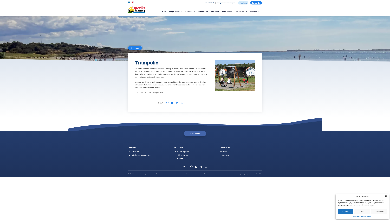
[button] (386, 196)
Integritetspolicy (366, 216)
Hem (164, 12)
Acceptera (345, 211)
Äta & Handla (227, 12)
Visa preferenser (379, 211)
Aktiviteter (215, 12)
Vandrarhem (203, 12)
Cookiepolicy (356, 216)
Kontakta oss (255, 12)
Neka (362, 211)
